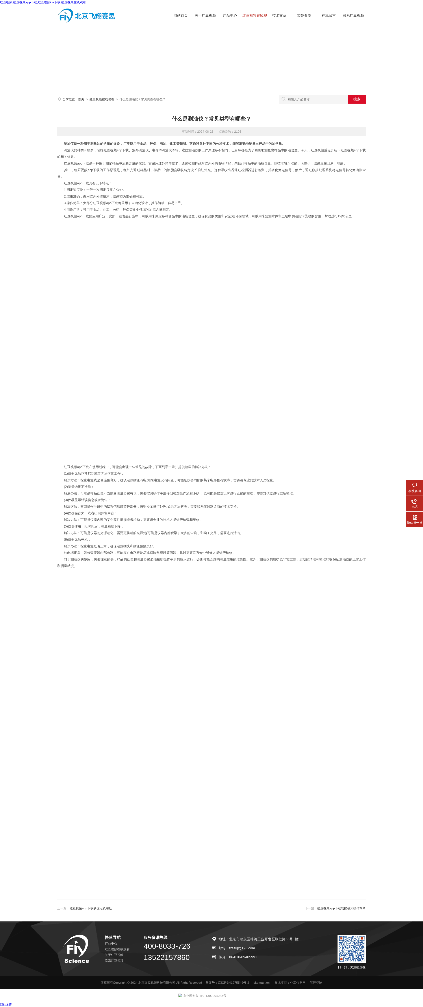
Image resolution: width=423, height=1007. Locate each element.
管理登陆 (316, 982)
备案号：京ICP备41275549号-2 (227, 982)
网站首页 (181, 15)
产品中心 (230, 15)
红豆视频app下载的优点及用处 (91, 908)
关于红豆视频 (205, 15)
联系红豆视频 (353, 15)
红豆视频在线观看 (101, 99)
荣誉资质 (304, 15)
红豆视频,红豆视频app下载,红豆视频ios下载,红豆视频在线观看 (43, 2)
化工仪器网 (298, 982)
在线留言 (329, 15)
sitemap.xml (262, 982)
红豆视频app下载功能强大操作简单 (341, 908)
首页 (81, 99)
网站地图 (6, 1004)
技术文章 (279, 15)
